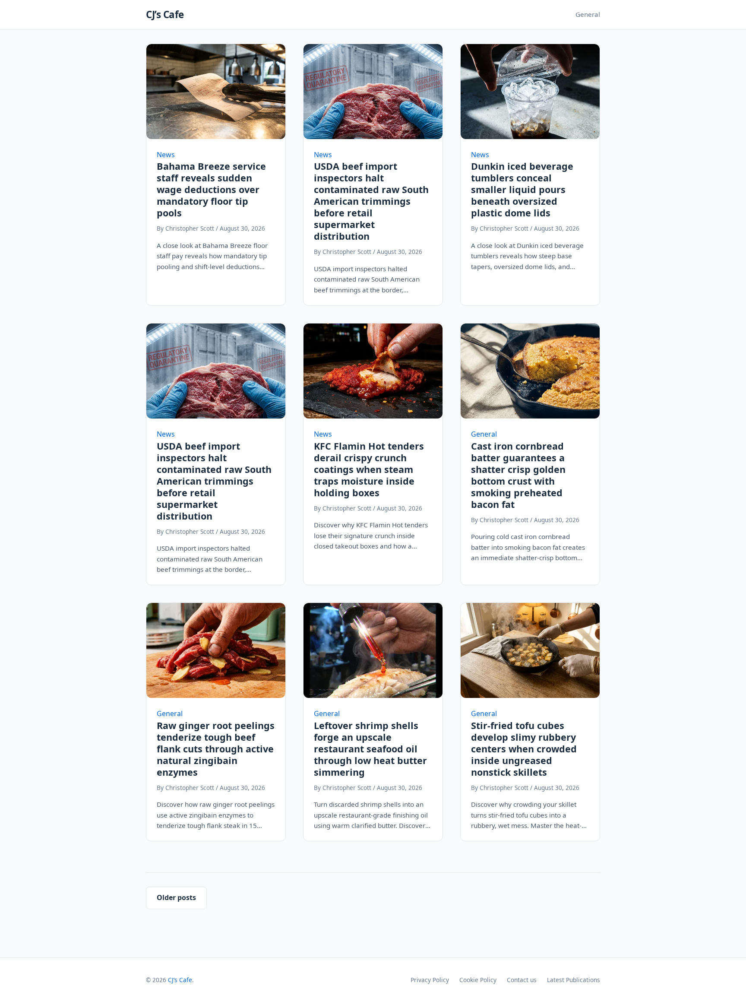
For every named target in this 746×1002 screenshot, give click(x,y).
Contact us (522, 980)
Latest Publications (573, 980)
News (166, 154)
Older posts (176, 897)
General (587, 14)
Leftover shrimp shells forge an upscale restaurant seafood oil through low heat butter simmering (370, 748)
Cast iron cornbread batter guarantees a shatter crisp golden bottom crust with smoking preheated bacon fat (518, 475)
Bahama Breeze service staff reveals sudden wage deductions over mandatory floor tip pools (211, 189)
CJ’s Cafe (165, 14)
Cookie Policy (477, 980)
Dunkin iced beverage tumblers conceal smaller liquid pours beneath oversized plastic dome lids (522, 189)
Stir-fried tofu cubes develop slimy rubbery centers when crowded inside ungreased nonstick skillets (524, 748)
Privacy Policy (430, 980)
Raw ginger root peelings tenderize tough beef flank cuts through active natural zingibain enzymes (216, 748)
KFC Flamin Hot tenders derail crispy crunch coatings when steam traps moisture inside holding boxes (369, 469)
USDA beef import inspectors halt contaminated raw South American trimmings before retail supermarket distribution (371, 201)
